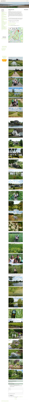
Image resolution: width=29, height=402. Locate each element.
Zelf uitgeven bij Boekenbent (4, 60)
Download (9, 25)
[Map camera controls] (22, 38)
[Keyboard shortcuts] (11, 42)
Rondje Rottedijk (3, 27)
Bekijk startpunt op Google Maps (12, 23)
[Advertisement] (4, 33)
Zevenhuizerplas (4, 23)
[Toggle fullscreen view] (22, 28)
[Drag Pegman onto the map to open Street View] (22, 41)
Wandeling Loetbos (4, 12)
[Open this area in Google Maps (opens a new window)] (9, 42)
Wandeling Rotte (3, 16)
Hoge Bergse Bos (4, 18)
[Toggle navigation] (27, 1)
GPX (18, 25)
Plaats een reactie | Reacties (11, 24)
